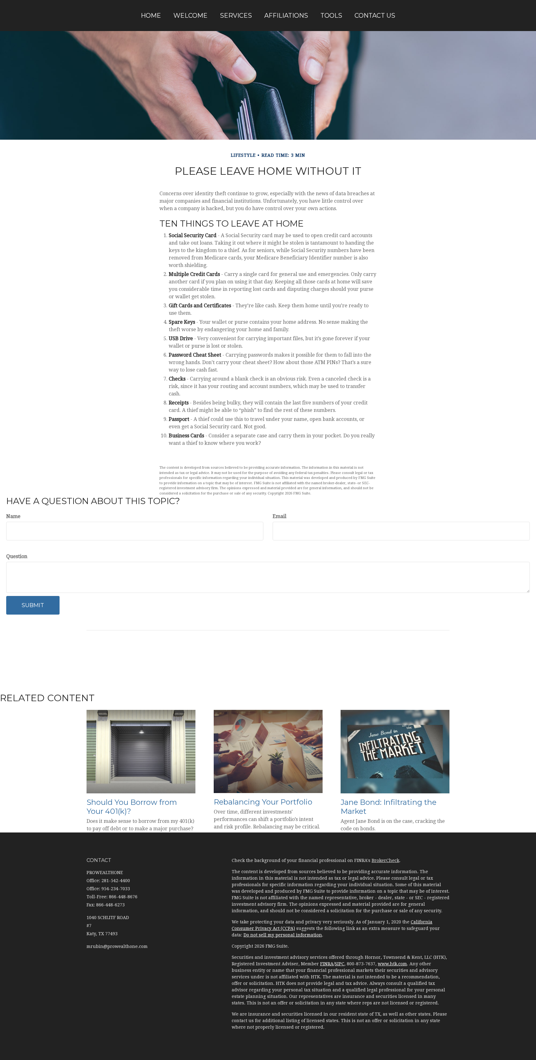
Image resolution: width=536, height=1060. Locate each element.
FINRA (326, 963)
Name (13, 516)
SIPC (339, 963)
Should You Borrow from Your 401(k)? (132, 807)
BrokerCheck (385, 860)
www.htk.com (392, 963)
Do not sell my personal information (282, 934)
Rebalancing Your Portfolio (263, 801)
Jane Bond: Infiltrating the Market (388, 807)
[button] (190, 15)
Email (279, 516)
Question (16, 556)
